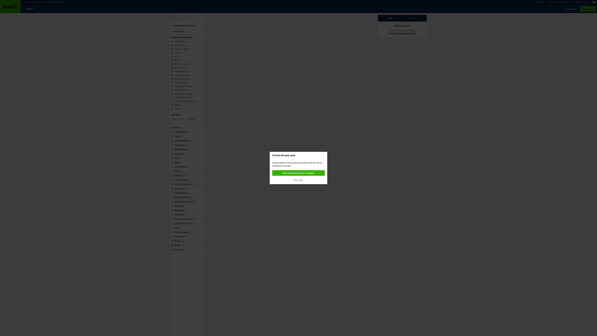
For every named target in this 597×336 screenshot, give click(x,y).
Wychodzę (298, 180)
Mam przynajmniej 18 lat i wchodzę (298, 173)
